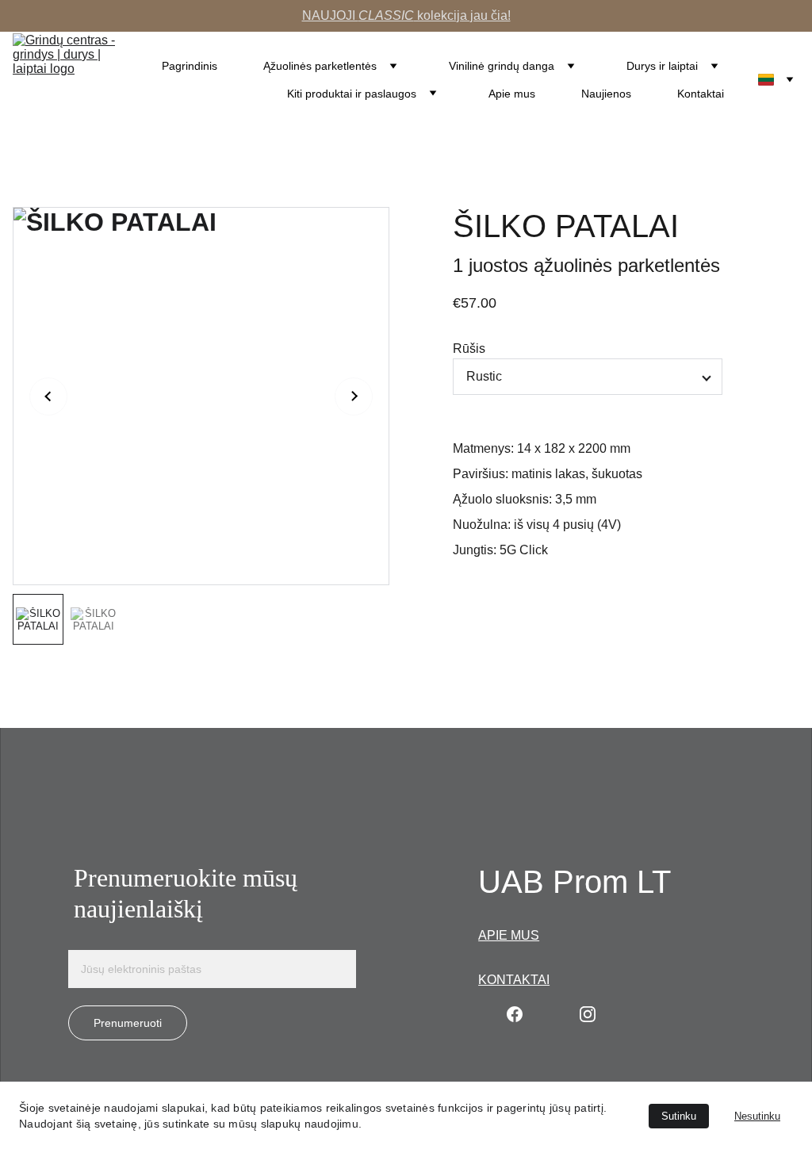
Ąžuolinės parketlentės (320, 65)
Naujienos (606, 93)
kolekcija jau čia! (462, 15)
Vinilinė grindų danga (501, 65)
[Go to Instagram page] (588, 1014)
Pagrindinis (189, 65)
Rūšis (469, 348)
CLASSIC (386, 15)
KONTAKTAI (514, 979)
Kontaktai (700, 93)
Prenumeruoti (128, 1023)
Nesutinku (757, 1116)
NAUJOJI (330, 15)
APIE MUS (508, 935)
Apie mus (511, 93)
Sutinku (678, 1116)
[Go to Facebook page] (515, 1014)
